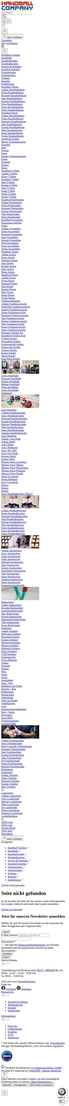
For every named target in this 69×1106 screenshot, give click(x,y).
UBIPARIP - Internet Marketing (45, 1070)
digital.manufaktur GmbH (48, 1067)
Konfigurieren (20, 1085)
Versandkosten (57, 1043)
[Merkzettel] (3, 27)
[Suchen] (4, 16)
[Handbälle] (20, 407)
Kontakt (12, 1007)
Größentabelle (15, 1029)
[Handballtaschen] (20, 547)
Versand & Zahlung (18, 1002)
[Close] (4, 1093)
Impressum (13, 1037)
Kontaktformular (26, 981)
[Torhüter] (2, 790)
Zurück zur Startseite (11, 909)
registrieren (12, 43)
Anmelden (6, 40)
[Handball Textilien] (20, 372)
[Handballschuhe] (20, 507)
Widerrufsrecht (15, 1004)
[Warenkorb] (2, 46)
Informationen (8, 1016)
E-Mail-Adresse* (10, 935)
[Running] (2, 819)
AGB (24, 947)
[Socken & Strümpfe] (20, 599)
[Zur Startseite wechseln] (17, 9)
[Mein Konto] (4, 31)
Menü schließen (14, 37)
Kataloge (12, 1031)
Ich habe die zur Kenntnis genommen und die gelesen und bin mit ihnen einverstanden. (30, 947)
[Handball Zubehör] (20, 737)
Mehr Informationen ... (42, 1081)
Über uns (12, 1026)
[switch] (62, 1101)
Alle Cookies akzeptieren (41, 1085)
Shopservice (7, 992)
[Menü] (4, 51)
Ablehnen (7, 1085)
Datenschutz (14, 1010)
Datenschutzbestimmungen (31, 944)
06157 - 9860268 (46, 970)
